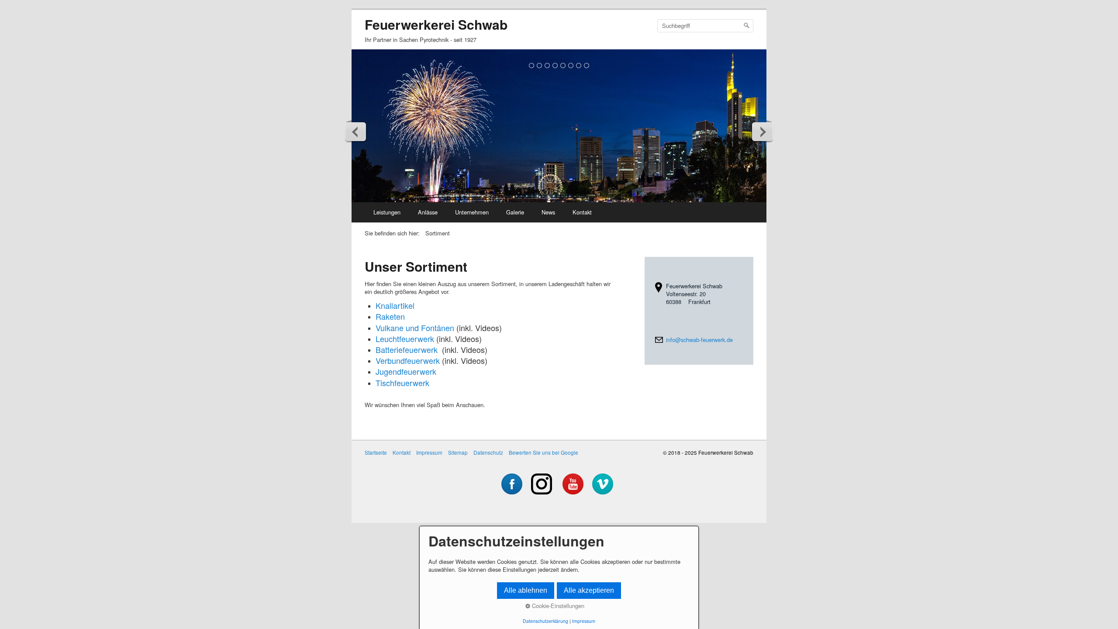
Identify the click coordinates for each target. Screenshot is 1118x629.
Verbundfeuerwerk (408, 360)
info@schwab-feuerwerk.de (699, 339)
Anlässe (428, 212)
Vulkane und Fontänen (415, 327)
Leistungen (386, 212)
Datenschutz (488, 452)
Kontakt (582, 212)
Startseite (376, 452)
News (548, 212)
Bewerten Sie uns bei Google (543, 452)
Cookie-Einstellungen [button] (557, 606)
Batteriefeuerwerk (407, 349)
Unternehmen (472, 212)
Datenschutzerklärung (545, 621)
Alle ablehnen (525, 590)
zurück (356, 131)
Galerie (515, 212)
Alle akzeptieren (589, 590)
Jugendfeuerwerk (406, 371)
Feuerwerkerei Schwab (436, 24)
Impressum (429, 452)
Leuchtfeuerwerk (405, 338)
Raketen (390, 316)
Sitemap (458, 452)
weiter (762, 131)
